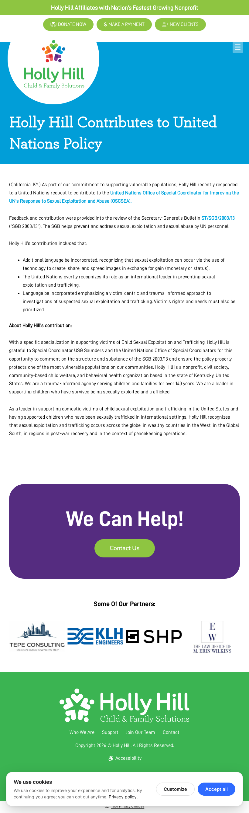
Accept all (216, 789)
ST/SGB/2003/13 (218, 218)
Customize (175, 789)
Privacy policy (123, 796)
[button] (174, 47)
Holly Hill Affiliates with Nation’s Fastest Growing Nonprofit (124, 8)
